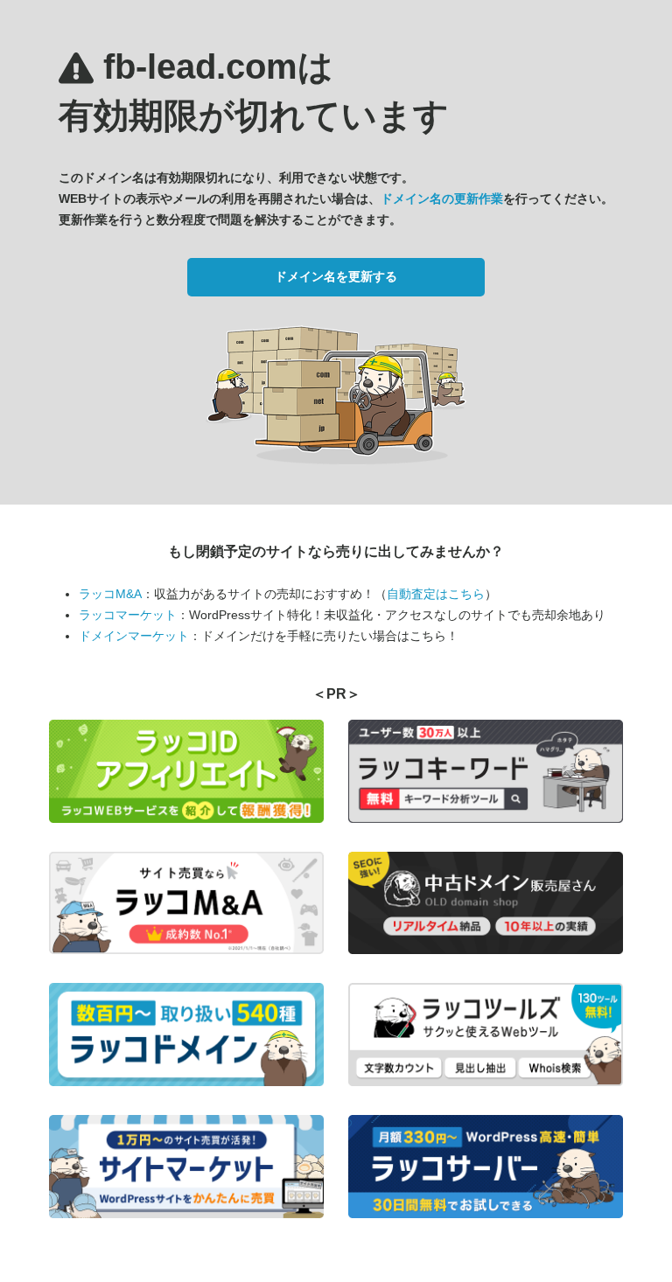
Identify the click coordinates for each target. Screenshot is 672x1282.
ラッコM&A (110, 594)
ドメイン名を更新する (336, 276)
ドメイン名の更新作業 (442, 199)
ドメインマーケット (134, 636)
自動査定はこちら (436, 594)
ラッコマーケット (128, 615)
